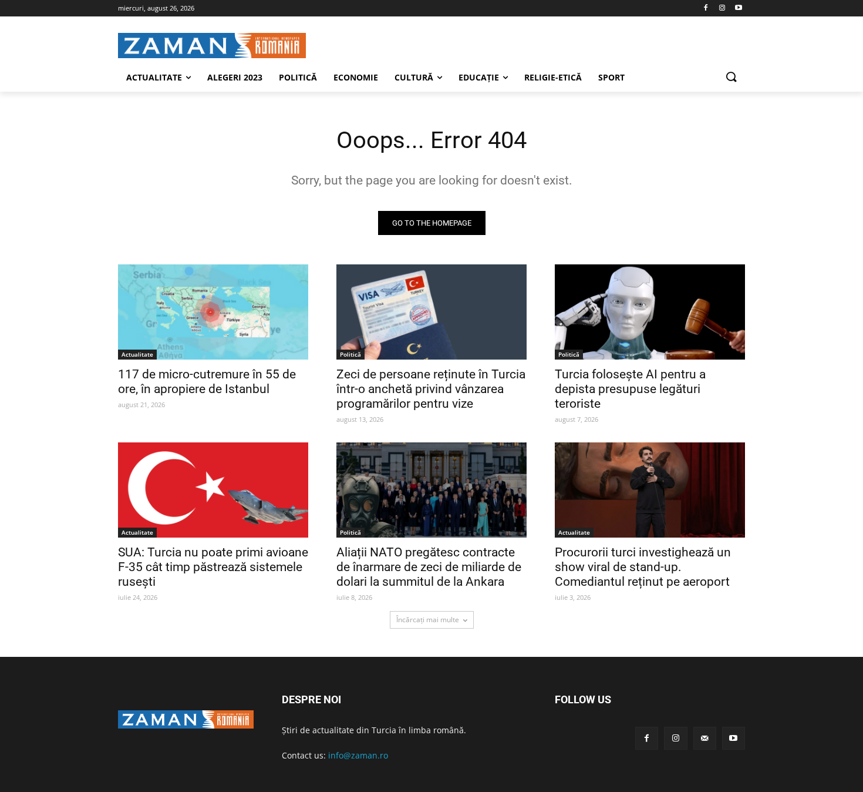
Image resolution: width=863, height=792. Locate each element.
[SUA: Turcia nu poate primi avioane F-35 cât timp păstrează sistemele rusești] (213, 490)
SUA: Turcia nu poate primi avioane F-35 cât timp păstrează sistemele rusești (213, 567)
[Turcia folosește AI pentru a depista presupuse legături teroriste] (650, 312)
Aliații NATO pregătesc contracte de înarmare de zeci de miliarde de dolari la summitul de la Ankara (428, 567)
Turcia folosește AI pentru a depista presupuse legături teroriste (630, 389)
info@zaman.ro (358, 755)
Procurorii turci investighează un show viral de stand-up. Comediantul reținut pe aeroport (643, 567)
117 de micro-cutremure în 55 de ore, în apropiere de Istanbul (207, 381)
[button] (731, 77)
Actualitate (137, 354)
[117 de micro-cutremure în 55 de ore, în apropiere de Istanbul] (213, 312)
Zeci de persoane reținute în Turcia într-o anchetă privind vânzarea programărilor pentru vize (430, 389)
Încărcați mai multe (427, 620)
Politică (350, 354)
